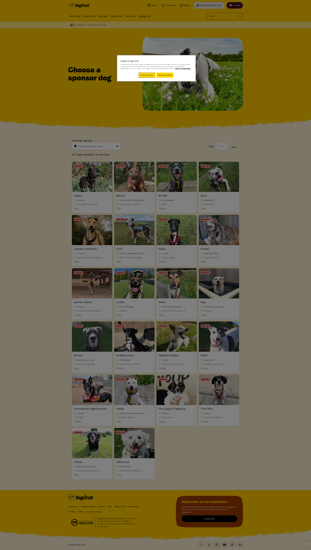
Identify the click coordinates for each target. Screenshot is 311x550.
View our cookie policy (182, 68)
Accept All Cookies (165, 75)
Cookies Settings (147, 75)
